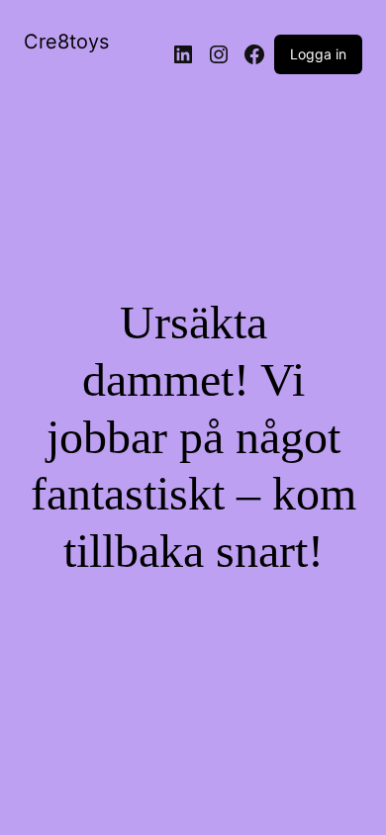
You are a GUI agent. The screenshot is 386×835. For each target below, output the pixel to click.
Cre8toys (66, 41)
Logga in (318, 54)
